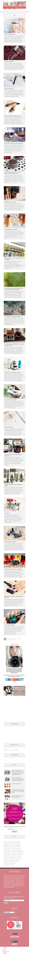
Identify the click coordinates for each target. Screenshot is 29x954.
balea (11, 842)
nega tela (14, 854)
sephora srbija (15, 860)
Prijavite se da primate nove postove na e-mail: (14, 826)
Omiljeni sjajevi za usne (10, 202)
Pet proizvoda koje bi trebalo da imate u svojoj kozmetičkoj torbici (18, 791)
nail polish (7, 851)
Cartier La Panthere (9, 61)
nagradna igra (16, 848)
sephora (7, 860)
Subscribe (6, 902)
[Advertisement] (16, 708)
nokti (20, 854)
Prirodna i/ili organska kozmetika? (12, 316)
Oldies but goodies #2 (9, 34)
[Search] (25, 11)
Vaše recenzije (6, 951)
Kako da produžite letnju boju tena (12, 116)
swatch (6, 863)
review (18, 857)
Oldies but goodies (9, 88)
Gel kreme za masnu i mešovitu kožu (13, 143)
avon (6, 842)
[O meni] (14, 673)
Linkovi (4, 950)
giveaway (17, 842)
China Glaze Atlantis (9, 624)
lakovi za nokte (16, 845)
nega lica (7, 854)
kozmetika (7, 845)
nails (13, 851)
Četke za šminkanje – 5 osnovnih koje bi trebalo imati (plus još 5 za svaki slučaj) (18, 779)
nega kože (19, 851)
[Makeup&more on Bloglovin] (14, 937)
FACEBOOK (14, 754)
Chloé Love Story (8, 427)
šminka (12, 863)
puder (6, 857)
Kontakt (4, 953)
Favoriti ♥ (6, 513)
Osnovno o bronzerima (16, 783)
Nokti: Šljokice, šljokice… (10, 541)
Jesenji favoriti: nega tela (10, 229)
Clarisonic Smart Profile (10, 399)
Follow (14, 681)
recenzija (12, 857)
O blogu (4, 947)
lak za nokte (8, 848)
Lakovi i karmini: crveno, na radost (13, 569)
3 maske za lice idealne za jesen (12, 372)
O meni (4, 949)
